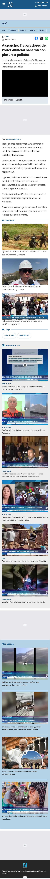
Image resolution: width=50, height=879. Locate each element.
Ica (3, 30)
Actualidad (6, 384)
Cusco (23, 30)
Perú (7, 36)
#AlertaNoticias (41, 2)
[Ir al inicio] (10, 4)
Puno (32, 30)
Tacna (42, 30)
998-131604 (42, 5)
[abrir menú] (3, 4)
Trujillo (13, 30)
